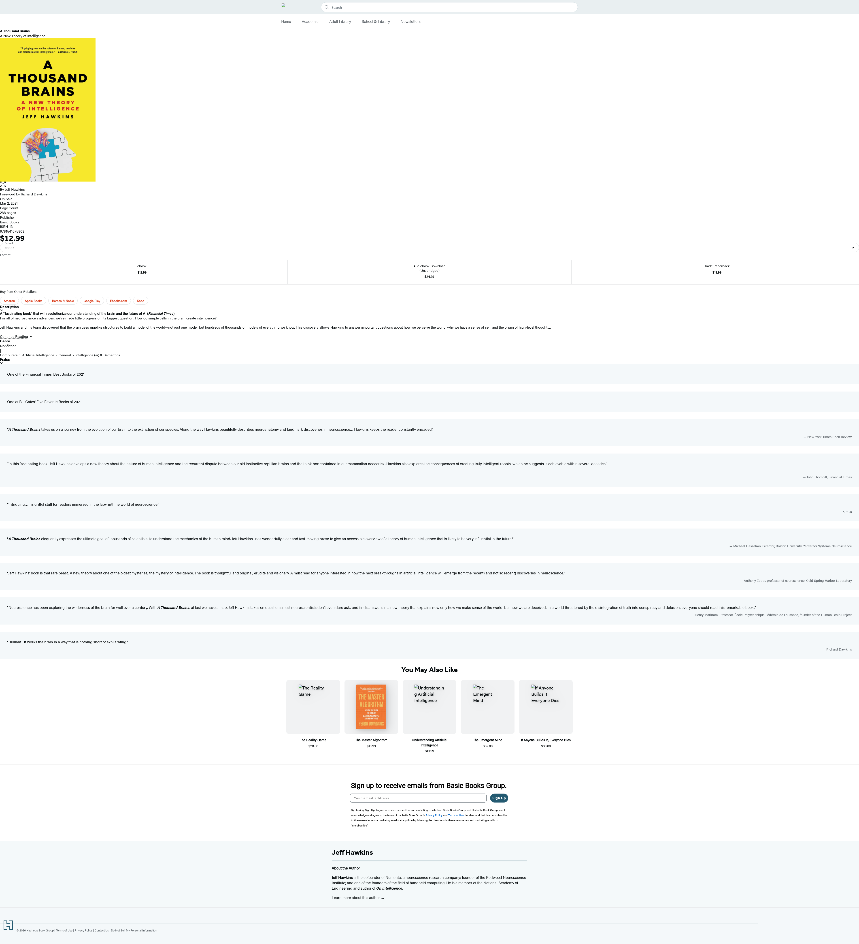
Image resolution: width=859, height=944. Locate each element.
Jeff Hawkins (15, 189)
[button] (429, 184)
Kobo (140, 300)
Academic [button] (310, 21)
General (65, 354)
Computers (9, 354)
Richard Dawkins (34, 194)
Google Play (92, 300)
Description (9, 307)
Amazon (9, 300)
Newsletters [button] (411, 21)
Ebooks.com (118, 300)
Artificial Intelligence (38, 354)
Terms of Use (64, 930)
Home (286, 21)
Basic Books (9, 222)
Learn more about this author (356, 897)
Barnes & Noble (63, 300)
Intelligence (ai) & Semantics (97, 354)
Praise (5, 359)
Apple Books (33, 300)
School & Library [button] (376, 21)
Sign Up (499, 798)
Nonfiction (8, 345)
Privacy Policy (83, 930)
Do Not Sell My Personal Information (134, 930)
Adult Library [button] (340, 21)
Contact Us (102, 930)
